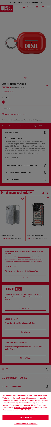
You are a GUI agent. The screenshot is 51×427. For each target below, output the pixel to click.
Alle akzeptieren (25, 417)
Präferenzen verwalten (22, 407)
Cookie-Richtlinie (28, 410)
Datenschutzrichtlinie (10, 410)
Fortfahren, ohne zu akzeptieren (25, 424)
